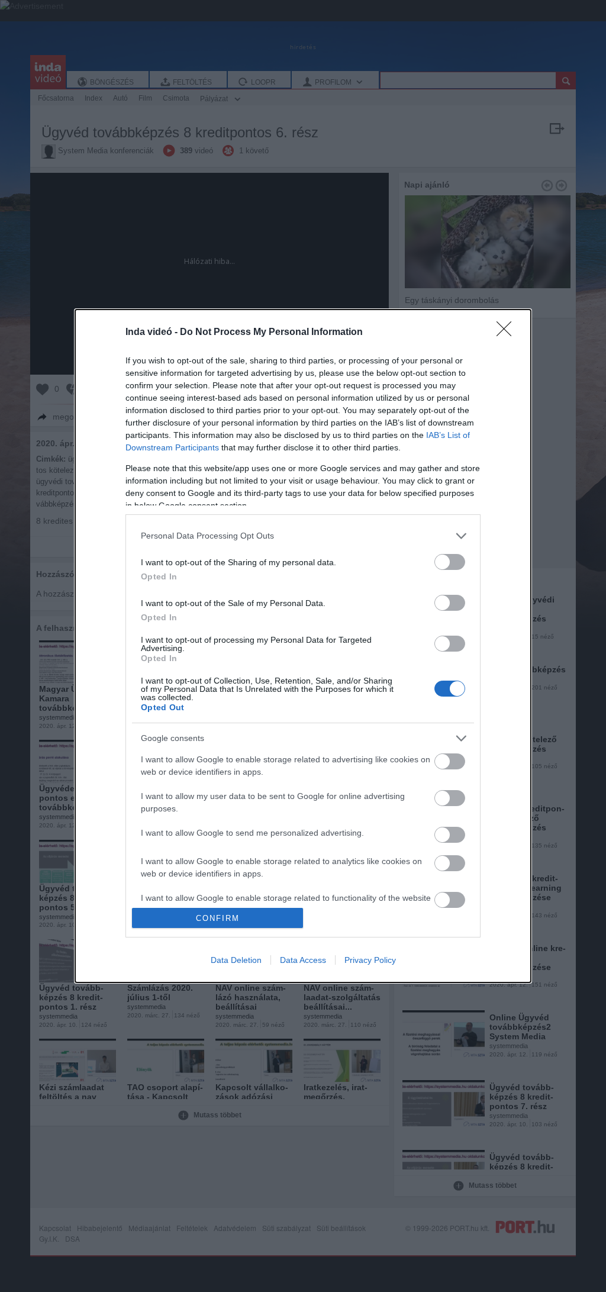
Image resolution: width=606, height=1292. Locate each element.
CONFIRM (218, 918)
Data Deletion (236, 960)
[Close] (508, 332)
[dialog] (303, 646)
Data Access (303, 960)
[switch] (449, 562)
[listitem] (303, 536)
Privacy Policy (370, 960)
